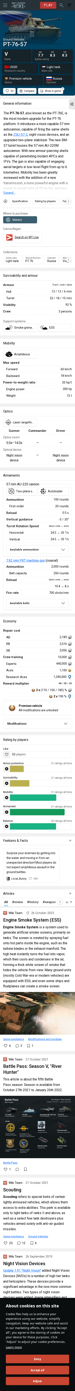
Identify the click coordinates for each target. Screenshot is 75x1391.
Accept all (37, 1370)
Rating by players (45, 201)
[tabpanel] (37, 547)
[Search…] (61, 5)
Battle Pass (10, 1162)
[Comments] (17, 1169)
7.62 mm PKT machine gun (25, 560)
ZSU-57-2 (20, 135)
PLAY (48, 5)
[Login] (70, 5)
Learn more (14, 1347)
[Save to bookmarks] (25, 1169)
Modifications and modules (45, 1039)
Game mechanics (13, 1039)
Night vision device (14, 457)
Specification (20, 201)
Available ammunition (24, 549)
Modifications (17, 723)
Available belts (19, 603)
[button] (72, 104)
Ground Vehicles (38, 1236)
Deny (37, 1359)
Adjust (37, 1381)
